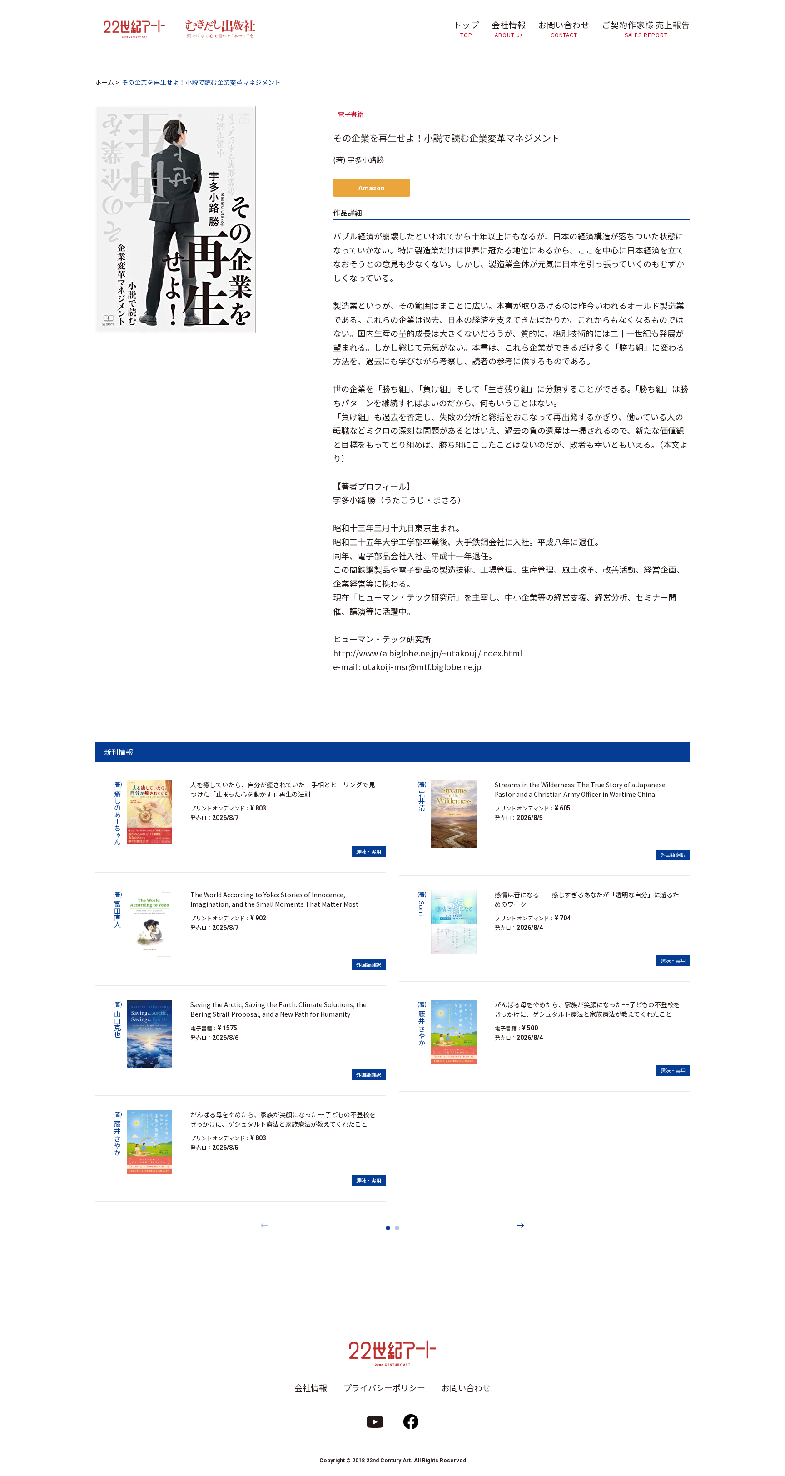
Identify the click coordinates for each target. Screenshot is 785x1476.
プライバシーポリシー (384, 1387)
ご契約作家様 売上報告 (646, 29)
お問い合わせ (564, 29)
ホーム (104, 82)
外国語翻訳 (368, 964)
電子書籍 (350, 114)
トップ (466, 29)
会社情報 (509, 29)
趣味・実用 (368, 851)
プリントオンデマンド (217, 808)
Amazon (371, 187)
